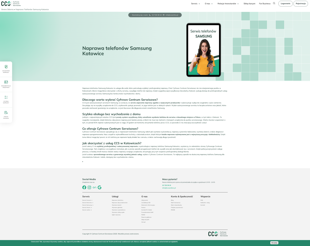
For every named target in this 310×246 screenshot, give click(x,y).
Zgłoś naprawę (116, 215)
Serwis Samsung (87, 205)
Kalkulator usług (205, 202)
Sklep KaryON (145, 219)
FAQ (202, 200)
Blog (172, 200)
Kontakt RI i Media (146, 210)
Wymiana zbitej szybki (118, 212)
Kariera (143, 207)
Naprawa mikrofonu (117, 200)
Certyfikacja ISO (145, 202)
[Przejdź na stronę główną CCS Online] (11, 3)
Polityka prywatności (177, 207)
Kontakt (203, 205)
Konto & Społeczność (182, 196)
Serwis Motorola (87, 202)
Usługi (115, 196)
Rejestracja (301, 3)
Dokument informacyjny (148, 205)
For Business (265, 3)
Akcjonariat (144, 200)
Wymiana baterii (116, 205)
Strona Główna (7, 9)
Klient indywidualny (176, 205)
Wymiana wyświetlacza (118, 210)
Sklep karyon (249, 3)
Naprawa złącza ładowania (119, 202)
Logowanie (285, 3)
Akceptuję (274, 242)
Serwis (194, 3)
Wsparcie (205, 196)
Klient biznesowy (175, 202)
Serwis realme (86, 210)
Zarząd (143, 222)
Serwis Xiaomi (86, 207)
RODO (143, 215)
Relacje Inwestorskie (227, 3)
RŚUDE (173, 210)
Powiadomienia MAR (147, 212)
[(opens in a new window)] (84, 187)
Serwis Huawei (86, 200)
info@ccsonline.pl (172, 15)
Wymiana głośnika (117, 207)
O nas (207, 3)
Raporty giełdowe (146, 217)
